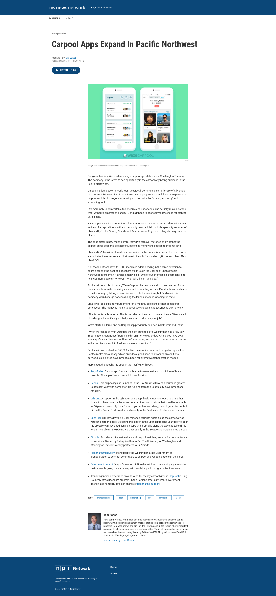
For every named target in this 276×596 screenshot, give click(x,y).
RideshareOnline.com (103, 452)
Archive (113, 573)
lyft (149, 498)
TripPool (174, 476)
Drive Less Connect (102, 464)
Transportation (59, 33)
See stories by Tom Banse (119, 540)
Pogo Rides (97, 371)
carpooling (164, 498)
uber (121, 498)
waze (178, 498)
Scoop (94, 383)
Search (113, 567)
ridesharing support (148, 483)
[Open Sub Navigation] (62, 18)
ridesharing (135, 498)
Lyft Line (95, 398)
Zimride (95, 437)
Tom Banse (70, 57)
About (69, 18)
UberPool (96, 417)
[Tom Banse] (94, 521)
